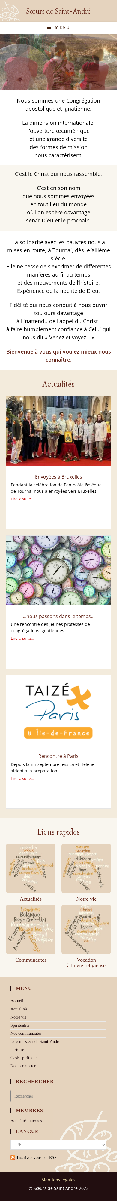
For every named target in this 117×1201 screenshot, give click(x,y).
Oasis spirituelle (24, 1057)
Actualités (31, 899)
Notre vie (86, 899)
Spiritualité (19, 1025)
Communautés (30, 960)
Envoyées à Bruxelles (58, 476)
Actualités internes (26, 1121)
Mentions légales (58, 1180)
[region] (58, 60)
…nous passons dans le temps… (58, 616)
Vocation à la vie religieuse (86, 962)
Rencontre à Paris (58, 756)
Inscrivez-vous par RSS (37, 1157)
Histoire (17, 1049)
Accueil (16, 1001)
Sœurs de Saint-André (58, 11)
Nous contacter (23, 1066)
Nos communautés (25, 1033)
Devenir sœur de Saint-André (35, 1041)
